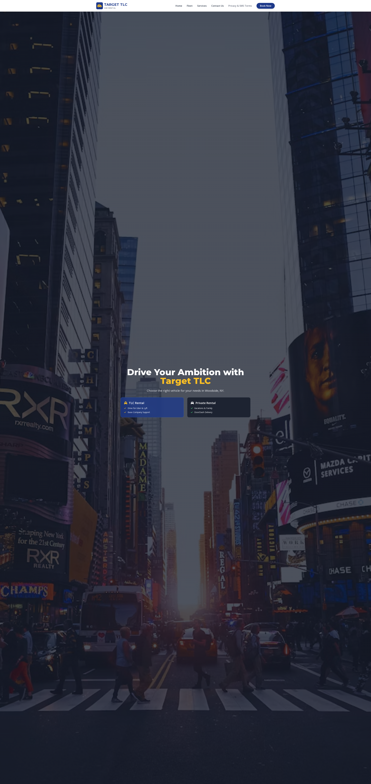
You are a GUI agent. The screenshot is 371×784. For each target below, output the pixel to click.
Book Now (265, 5)
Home (179, 5)
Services (202, 5)
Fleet (190, 5)
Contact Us (217, 5)
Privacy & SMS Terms (240, 5)
